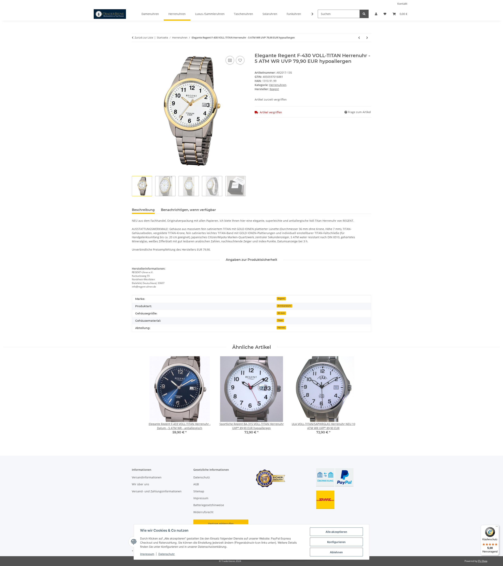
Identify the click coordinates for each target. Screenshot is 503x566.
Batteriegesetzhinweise (208, 505)
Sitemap (198, 491)
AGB (196, 484)
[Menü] (496, 527)
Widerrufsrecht (203, 512)
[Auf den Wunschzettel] (240, 60)
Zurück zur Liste (144, 37)
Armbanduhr (284, 305)
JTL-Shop (482, 561)
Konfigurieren (336, 542)
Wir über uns (140, 484)
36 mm (281, 313)
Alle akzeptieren (336, 531)
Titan (280, 320)
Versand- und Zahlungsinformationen (157, 491)
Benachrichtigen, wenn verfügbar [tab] (188, 210)
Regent (281, 298)
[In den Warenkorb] (135, 51)
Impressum (147, 554)
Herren (281, 327)
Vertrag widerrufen (221, 524)
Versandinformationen (147, 477)
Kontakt (402, 3)
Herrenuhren (277, 85)
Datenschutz (166, 554)
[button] (376, 14)
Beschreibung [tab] (143, 210)
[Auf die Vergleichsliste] (230, 60)
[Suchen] (364, 14)
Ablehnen (336, 552)
